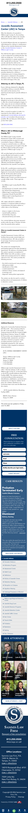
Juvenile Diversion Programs (12, 607)
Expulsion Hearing (9, 588)
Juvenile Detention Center (12, 610)
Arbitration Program (10, 565)
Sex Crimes (7, 617)
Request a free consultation (14, 734)
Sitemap (21, 797)
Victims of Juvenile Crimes (12, 578)
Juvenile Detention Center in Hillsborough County (11, 49)
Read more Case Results (14, 553)
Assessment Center (10, 568)
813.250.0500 (14, 3)
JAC (5, 595)
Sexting (6, 630)
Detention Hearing (9, 582)
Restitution (7, 627)
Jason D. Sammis (7, 657)
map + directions (9, 763)
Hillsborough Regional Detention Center (14, 599)
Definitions (7, 575)
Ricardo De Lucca (5, 694)
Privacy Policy (10, 797)
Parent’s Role (8, 620)
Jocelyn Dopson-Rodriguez (20, 694)
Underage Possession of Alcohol (13, 592)
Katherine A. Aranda (19, 676)
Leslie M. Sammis (20, 657)
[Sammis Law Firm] (14, 11)
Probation (7, 623)
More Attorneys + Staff (14, 701)
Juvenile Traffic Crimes (11, 613)
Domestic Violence (9, 562)
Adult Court (7, 572)
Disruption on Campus (11, 585)
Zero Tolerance (8, 633)
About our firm (14, 429)
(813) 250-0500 (8, 124)
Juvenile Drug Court (10, 603)
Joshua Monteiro (7, 676)
